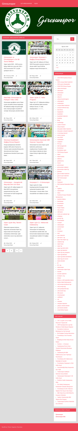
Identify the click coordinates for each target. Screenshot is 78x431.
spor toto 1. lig (61, 237)
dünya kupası (61, 126)
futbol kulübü (60, 156)
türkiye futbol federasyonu (64, 282)
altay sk (59, 97)
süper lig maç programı (63, 252)
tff (57, 263)
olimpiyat (59, 216)
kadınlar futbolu (61, 199)
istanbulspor (60, 190)
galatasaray (60, 160)
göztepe (59, 171)
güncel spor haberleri (63, 175)
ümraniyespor (61, 295)
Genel (59, 163)
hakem (59, 180)
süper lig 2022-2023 (62, 248)
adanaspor (60, 90)
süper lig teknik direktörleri (64, 256)
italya (58, 192)
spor (58, 233)
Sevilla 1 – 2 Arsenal (62, 344)
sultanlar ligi (60, 241)
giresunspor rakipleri (62, 167)
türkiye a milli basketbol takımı (65, 280)
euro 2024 (60, 137)
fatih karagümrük (61, 146)
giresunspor (60, 165)
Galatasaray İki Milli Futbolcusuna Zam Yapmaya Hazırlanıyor (63, 354)
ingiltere (59, 188)
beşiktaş (59, 118)
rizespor (59, 222)
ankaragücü (60, 101)
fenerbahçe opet (61, 150)
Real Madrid (60, 220)
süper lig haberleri (62, 250)
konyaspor (60, 205)
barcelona (60, 109)
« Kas (57, 67)
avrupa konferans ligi (63, 107)
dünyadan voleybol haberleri (65, 131)
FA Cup (59, 143)
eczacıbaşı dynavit (62, 133)
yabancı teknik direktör (63, 305)
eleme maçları (61, 135)
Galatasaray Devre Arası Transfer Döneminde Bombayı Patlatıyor (64, 348)
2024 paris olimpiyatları (63, 84)
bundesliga (60, 122)
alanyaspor (60, 92)
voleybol (59, 301)
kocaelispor (60, 203)
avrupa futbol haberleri (63, 105)
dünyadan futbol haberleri (64, 129)
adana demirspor (61, 88)
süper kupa (60, 244)
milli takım (60, 212)
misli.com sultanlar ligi (63, 214)
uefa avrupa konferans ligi (64, 284)
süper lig (59, 246)
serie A (59, 229)
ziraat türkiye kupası (62, 310)
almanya (59, 94)
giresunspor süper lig (63, 169)
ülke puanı (60, 293)
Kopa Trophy (60, 207)
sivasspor (60, 231)
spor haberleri (61, 235)
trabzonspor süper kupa (63, 269)
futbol (58, 154)
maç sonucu (60, 209)
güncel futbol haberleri (63, 173)
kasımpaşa (60, 201)
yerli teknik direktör (62, 307)
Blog (36, 3)
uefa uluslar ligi (61, 290)
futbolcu (59, 158)
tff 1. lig (59, 265)
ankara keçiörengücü (63, 99)
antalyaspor (60, 103)
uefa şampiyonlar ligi (63, 288)
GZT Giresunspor (26, 3)
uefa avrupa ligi (61, 286)
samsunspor (60, 227)
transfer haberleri (61, 273)
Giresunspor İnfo (60, 416)
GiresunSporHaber (8, 77)
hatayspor (60, 182)
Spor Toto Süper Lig (62, 239)
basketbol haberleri (62, 116)
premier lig (60, 218)
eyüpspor (59, 141)
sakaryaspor (60, 224)
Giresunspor (8, 3)
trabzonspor (60, 267)
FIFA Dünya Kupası (62, 152)
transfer (59, 271)
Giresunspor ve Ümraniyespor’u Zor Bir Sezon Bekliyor (12, 59)
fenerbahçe (60, 148)
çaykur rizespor (61, 124)
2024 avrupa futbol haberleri (65, 82)
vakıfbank (60, 297)
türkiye (59, 278)
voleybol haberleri (62, 303)
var (58, 299)
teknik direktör (61, 261)
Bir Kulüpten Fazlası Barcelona (65, 333)
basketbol (60, 114)
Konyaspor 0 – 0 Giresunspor (40, 182)
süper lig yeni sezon (62, 258)
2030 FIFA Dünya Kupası (64, 86)
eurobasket (60, 139)
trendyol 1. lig (61, 276)
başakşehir (60, 112)
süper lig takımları (62, 254)
